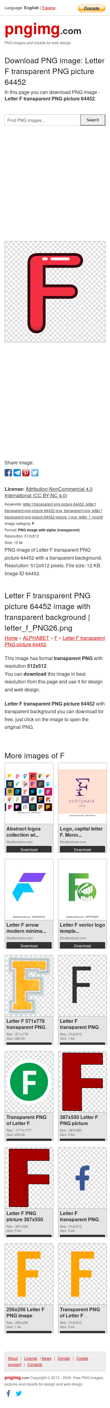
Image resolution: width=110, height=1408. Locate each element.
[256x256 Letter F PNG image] (29, 1274)
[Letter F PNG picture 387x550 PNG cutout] (29, 1178)
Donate (64, 1358)
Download (29, 849)
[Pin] (26, 472)
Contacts (35, 1364)
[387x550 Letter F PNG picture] (82, 1082)
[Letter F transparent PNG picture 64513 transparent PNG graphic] (82, 1178)
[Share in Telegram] (17, 472)
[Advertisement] (55, 186)
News (46, 1358)
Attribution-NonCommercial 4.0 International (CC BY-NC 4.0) (49, 492)
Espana (48, 7)
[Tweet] (34, 472)
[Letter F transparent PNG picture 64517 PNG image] (82, 985)
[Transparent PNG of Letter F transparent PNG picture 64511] (82, 1274)
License (30, 1358)
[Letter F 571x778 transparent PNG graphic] (29, 985)
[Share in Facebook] (8, 472)
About (13, 1358)
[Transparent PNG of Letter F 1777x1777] (29, 1082)
